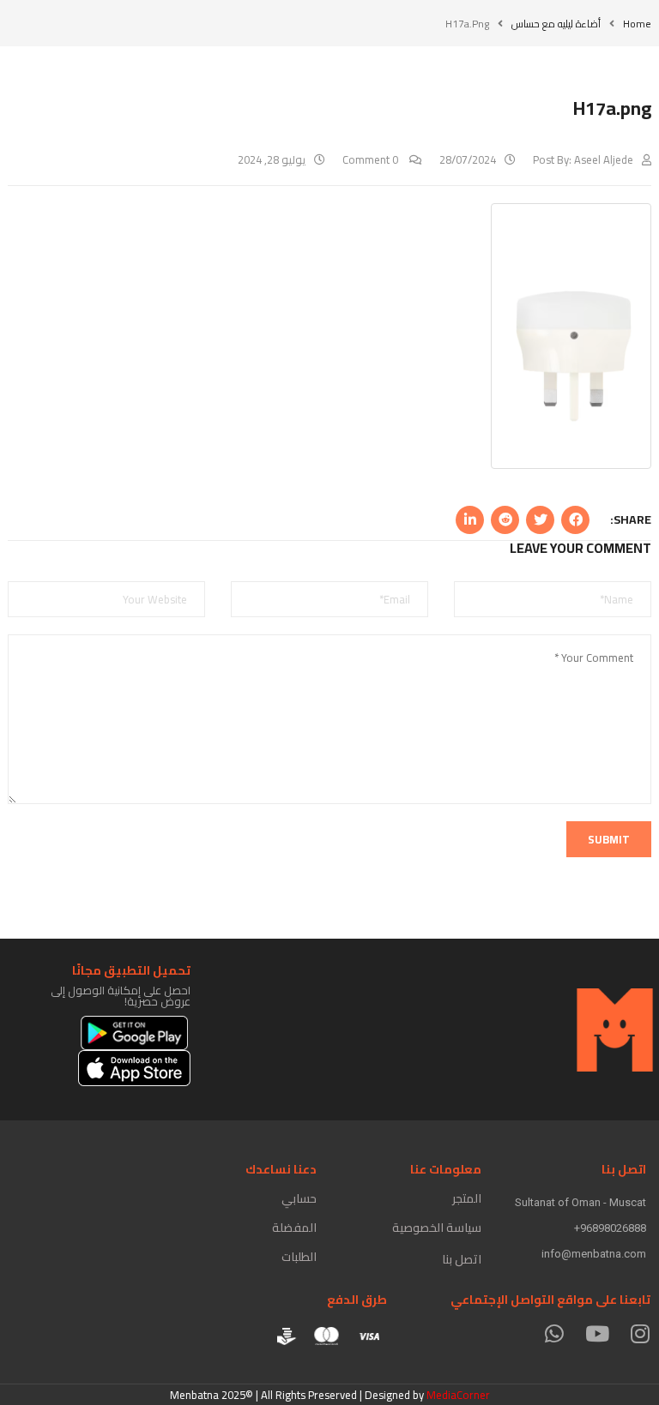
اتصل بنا (461, 1259)
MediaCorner (458, 1394)
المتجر (466, 1198)
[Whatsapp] (554, 1333)
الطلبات (299, 1257)
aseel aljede (603, 159)
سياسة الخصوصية (436, 1227)
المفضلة (294, 1227)
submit (609, 839)
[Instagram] (639, 1333)
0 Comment (371, 159)
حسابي (299, 1198)
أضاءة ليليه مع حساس (556, 23)
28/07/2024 (467, 159)
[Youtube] (597, 1333)
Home (637, 23)
